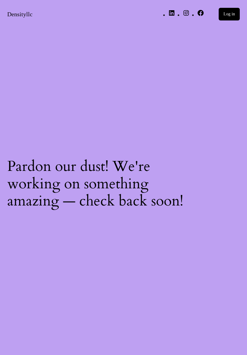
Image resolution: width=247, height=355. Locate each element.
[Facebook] (200, 14)
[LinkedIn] (171, 14)
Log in (229, 14)
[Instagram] (186, 14)
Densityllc (20, 14)
